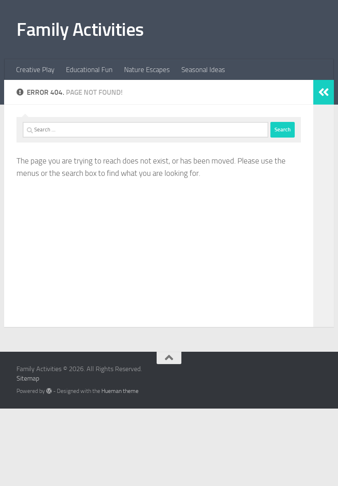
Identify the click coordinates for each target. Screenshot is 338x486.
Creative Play (35, 69)
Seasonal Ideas (203, 69)
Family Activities (80, 29)
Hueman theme (119, 391)
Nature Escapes (147, 69)
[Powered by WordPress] (49, 391)
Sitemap (27, 378)
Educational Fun (89, 69)
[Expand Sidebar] (323, 92)
